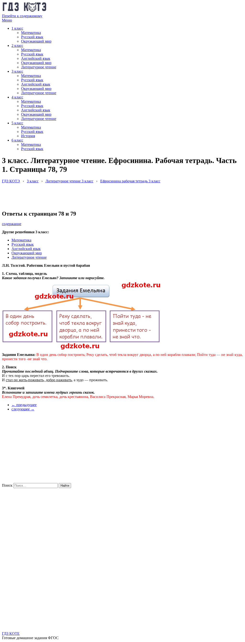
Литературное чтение (38, 67)
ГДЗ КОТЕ (11, 633)
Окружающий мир (36, 41)
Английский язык (35, 58)
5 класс (17, 123)
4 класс (17, 97)
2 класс (17, 46)
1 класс (17, 28)
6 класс (17, 140)
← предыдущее (24, 405)
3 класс (17, 71)
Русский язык (32, 37)
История (28, 136)
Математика (31, 33)
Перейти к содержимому (22, 16)
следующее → (22, 409)
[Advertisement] (89, 194)
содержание (11, 224)
